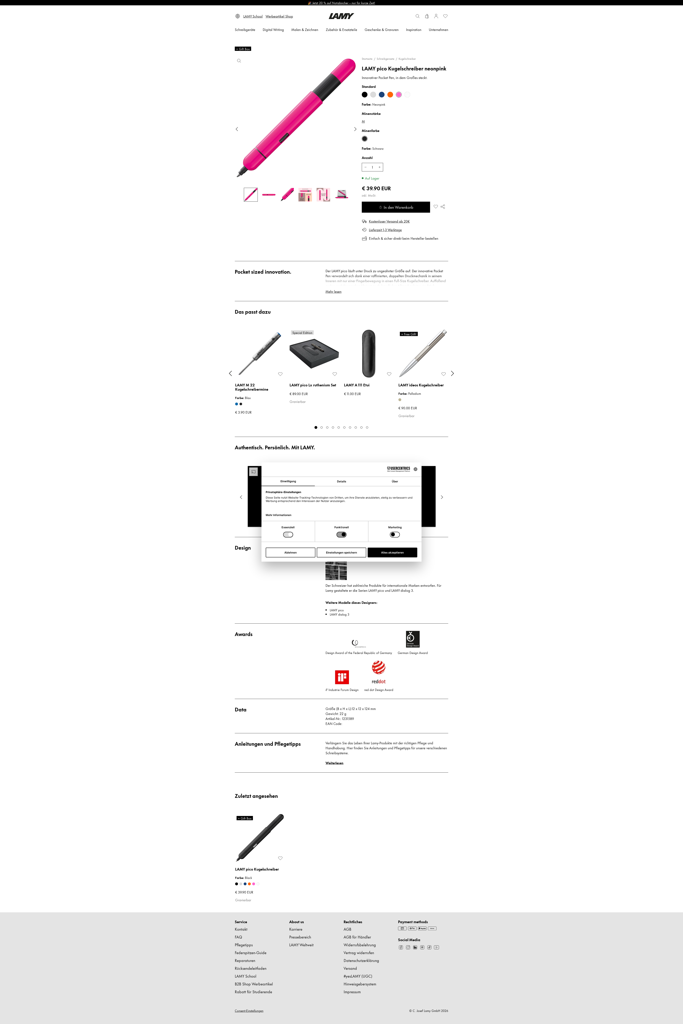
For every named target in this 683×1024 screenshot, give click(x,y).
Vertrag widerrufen (359, 952)
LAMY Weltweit (301, 945)
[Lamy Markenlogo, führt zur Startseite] (341, 16)
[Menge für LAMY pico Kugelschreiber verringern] (365, 167)
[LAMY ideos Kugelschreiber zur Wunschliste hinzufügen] (443, 374)
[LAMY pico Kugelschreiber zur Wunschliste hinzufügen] (436, 206)
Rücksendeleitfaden (250, 968)
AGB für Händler (357, 937)
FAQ (238, 937)
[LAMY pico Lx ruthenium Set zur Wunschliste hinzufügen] (335, 374)
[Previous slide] (237, 129)
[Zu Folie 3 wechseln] (327, 427)
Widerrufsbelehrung (360, 945)
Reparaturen (245, 960)
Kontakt (241, 929)
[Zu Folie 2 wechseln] (321, 427)
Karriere (295, 929)
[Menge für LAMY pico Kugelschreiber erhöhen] (379, 167)
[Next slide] (355, 129)
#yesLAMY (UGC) (358, 976)
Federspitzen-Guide (250, 952)
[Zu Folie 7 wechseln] (350, 427)
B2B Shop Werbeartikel (254, 984)
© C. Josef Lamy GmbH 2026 (428, 1010)
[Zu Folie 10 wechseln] (367, 427)
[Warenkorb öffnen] (427, 16)
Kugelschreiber (407, 58)
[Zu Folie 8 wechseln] (356, 427)
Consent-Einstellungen (249, 1010)
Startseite (367, 58)
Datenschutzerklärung (361, 960)
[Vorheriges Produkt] (230, 373)
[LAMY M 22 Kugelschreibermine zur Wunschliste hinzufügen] (280, 374)
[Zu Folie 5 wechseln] (339, 427)
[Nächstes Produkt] (452, 373)
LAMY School (245, 976)
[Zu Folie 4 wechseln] (333, 427)
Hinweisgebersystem (360, 984)
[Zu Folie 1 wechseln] (316, 427)
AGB (347, 929)
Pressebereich (300, 937)
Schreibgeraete (385, 58)
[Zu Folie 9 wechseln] (361, 427)
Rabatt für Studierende (253, 991)
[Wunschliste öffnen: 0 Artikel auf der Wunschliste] (445, 16)
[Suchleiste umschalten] (417, 16)
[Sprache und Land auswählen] (237, 16)
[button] (241, 497)
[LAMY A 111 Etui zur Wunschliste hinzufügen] (389, 374)
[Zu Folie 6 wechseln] (344, 427)
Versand (350, 968)
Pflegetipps (244, 945)
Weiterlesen (334, 762)
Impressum (352, 991)
